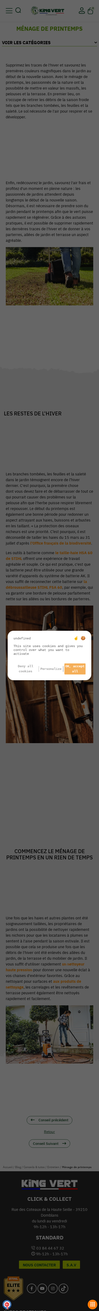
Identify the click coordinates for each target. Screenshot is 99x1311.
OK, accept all (75, 668)
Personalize (51, 669)
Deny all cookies (25, 668)
